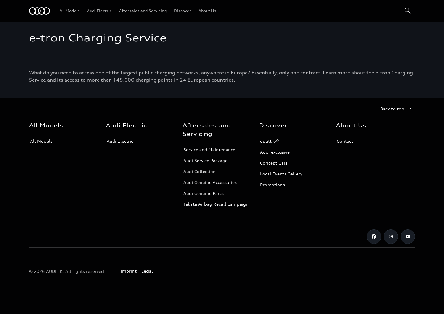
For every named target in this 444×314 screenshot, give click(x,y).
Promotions (272, 184)
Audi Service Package (205, 160)
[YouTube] (408, 236)
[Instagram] (391, 236)
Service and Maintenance (209, 149)
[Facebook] (374, 236)
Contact (345, 141)
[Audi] (39, 11)
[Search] (408, 11)
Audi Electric (120, 141)
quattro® (269, 141)
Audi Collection (199, 171)
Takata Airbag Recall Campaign (216, 204)
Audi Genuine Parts (203, 193)
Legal (147, 270)
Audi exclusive (275, 152)
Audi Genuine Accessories (210, 182)
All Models (41, 141)
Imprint (129, 270)
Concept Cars (274, 162)
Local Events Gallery (281, 173)
